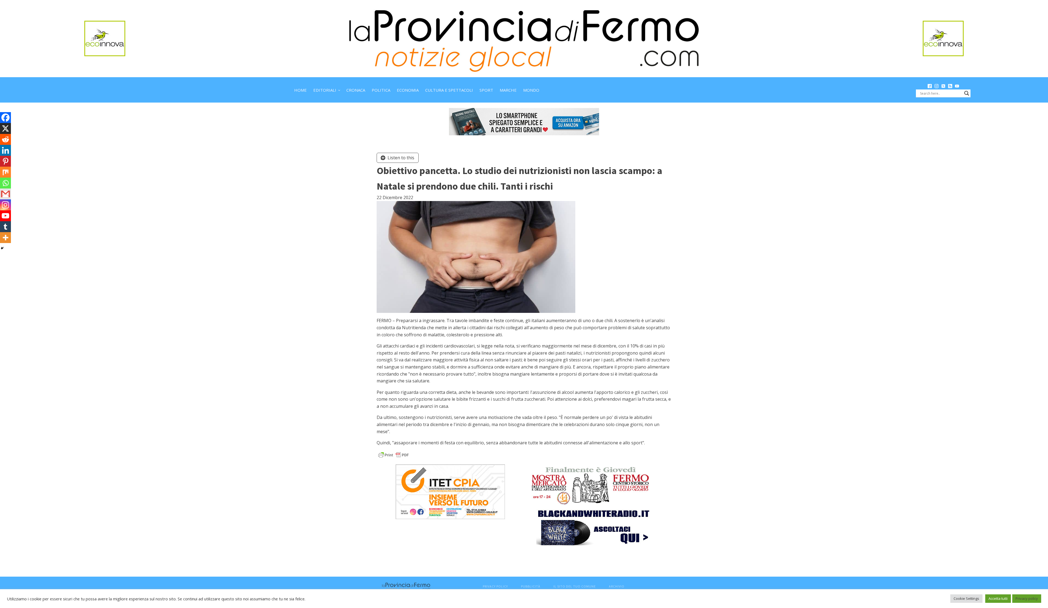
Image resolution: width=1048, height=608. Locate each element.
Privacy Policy (495, 586)
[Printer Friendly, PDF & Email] (393, 454)
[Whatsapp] (5, 183)
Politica (381, 90)
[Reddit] (5, 139)
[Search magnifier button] (966, 93)
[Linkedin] (5, 150)
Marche (508, 90)
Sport (486, 90)
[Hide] (2, 248)
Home (300, 90)
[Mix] (5, 172)
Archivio (616, 586)
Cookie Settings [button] (966, 598)
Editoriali (324, 90)
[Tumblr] (5, 226)
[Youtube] (5, 215)
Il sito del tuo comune (574, 586)
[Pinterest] (5, 161)
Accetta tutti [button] (998, 598)
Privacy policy (1027, 598)
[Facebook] (5, 117)
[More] (5, 237)
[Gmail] (5, 193)
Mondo (531, 90)
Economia (408, 90)
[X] (5, 128)
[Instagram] (5, 204)
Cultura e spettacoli (449, 90)
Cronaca (355, 90)
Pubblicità (530, 586)
